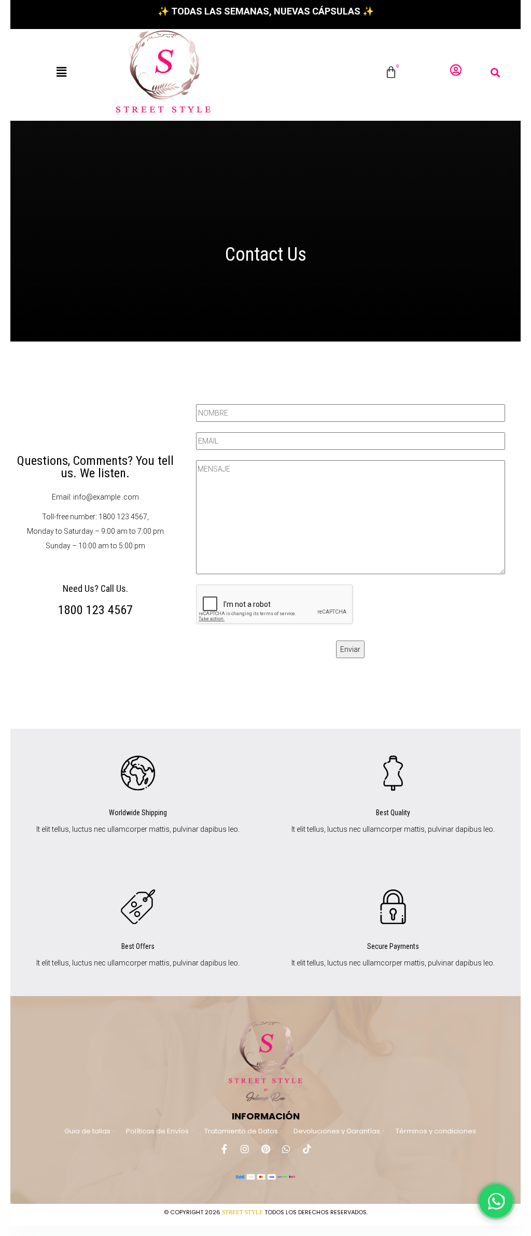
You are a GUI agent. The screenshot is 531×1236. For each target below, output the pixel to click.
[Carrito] (391, 72)
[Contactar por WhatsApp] (496, 1201)
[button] (61, 72)
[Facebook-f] (224, 1149)
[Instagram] (244, 1149)
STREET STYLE (242, 1212)
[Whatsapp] (286, 1149)
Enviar (350, 649)
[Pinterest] (265, 1149)
